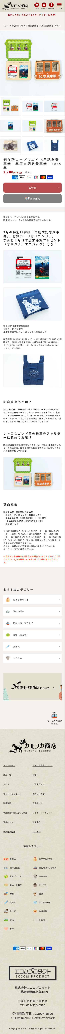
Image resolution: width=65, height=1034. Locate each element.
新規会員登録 (9, 831)
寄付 (12, 928)
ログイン (36, 831)
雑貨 (41, 893)
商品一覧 (7, 774)
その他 (42, 919)
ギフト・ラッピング (12, 793)
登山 (12, 919)
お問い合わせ (38, 793)
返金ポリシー (38, 803)
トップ (5, 25)
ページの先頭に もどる (54, 722)
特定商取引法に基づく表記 (15, 812)
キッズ (13, 911)
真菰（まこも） (21, 634)
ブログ (6, 784)
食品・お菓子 (16, 885)
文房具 (16, 646)
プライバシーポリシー (42, 812)
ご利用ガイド (38, 784)
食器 (12, 893)
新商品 (13, 858)
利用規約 (7, 803)
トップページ (9, 765)
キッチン (43, 885)
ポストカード (45, 902)
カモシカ (17, 658)
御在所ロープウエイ (23, 623)
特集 (34, 774)
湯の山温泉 (18, 611)
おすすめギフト (21, 599)
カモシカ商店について (42, 765)
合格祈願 (43, 911)
